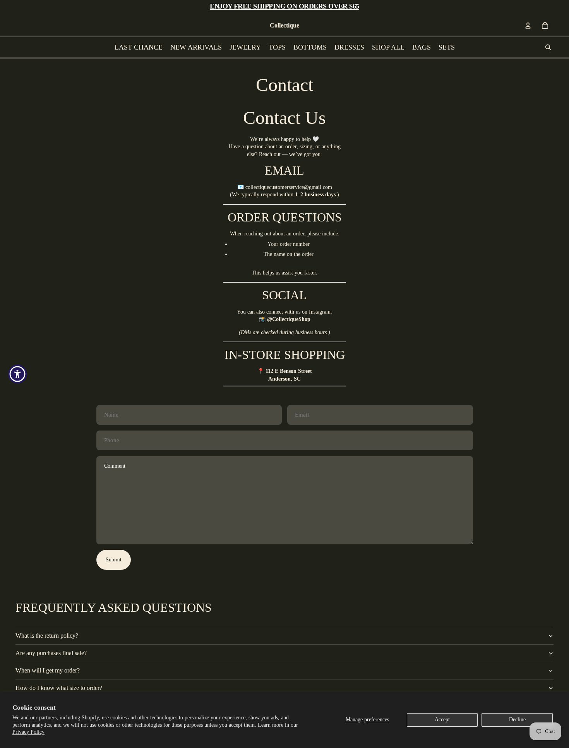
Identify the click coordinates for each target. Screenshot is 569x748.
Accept (442, 719)
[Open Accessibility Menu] (17, 374)
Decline (517, 719)
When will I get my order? (47, 670)
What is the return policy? (46, 635)
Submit (114, 560)
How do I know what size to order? (58, 688)
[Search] (548, 47)
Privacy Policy (28, 732)
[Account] (527, 25)
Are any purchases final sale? (51, 653)
